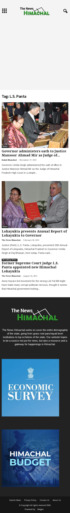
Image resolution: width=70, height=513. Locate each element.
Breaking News (10, 260)
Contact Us (44, 500)
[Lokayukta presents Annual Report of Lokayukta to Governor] (35, 204)
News (5, 146)
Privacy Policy (30, 500)
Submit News (15, 500)
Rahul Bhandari (9, 160)
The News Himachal (11, 240)
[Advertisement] (35, 53)
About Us (57, 500)
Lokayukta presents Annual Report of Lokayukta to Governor (34, 233)
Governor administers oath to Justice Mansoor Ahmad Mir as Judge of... (34, 153)
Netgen (40, 509)
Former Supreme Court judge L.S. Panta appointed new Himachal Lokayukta (30, 267)
